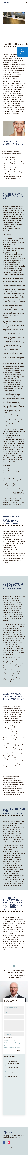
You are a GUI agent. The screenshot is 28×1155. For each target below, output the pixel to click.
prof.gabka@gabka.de (13, 1076)
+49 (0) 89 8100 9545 (15, 1072)
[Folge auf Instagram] (9, 1142)
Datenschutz (13, 1147)
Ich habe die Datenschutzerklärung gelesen (12, 1044)
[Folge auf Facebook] (4, 1142)
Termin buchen (22, 50)
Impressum (5, 1147)
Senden (18, 1050)
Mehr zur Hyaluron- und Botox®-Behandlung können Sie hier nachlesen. (13, 561)
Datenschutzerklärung (12, 1047)
